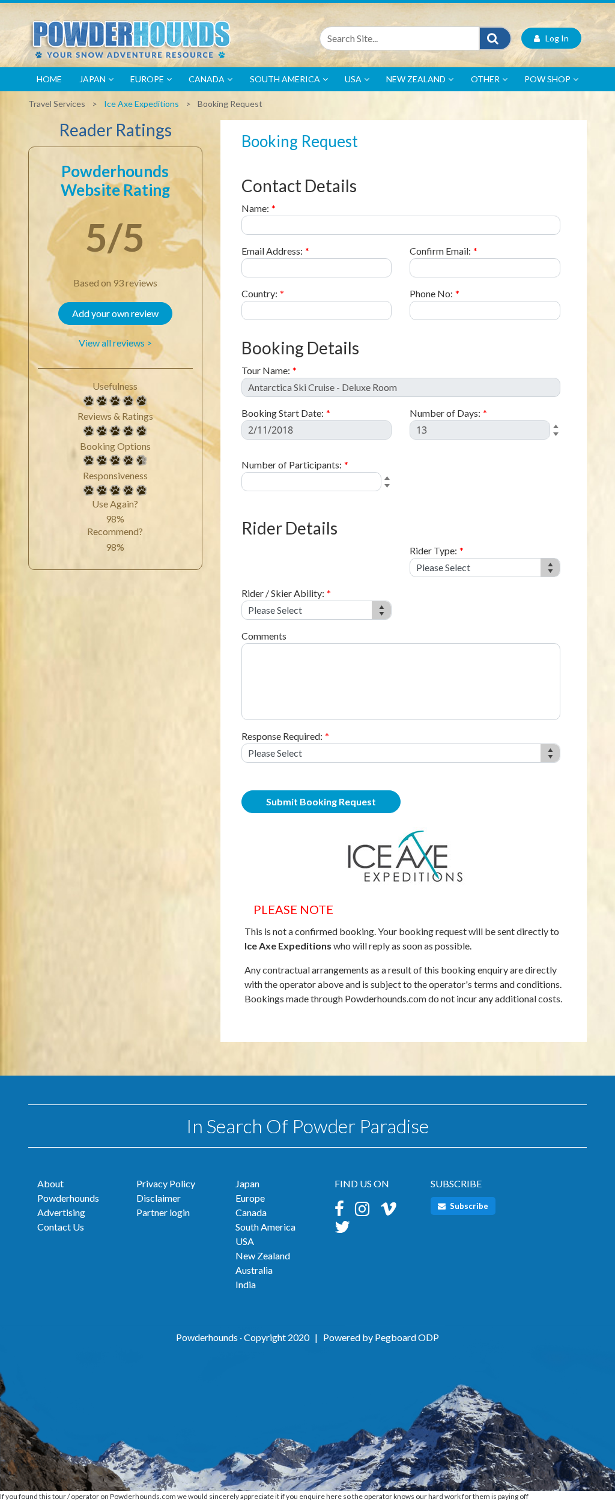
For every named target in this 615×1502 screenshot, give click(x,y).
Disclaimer (158, 1198)
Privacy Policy (165, 1183)
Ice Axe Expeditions (141, 103)
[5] (89, 401)
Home (49, 79)
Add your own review (115, 313)
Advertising (61, 1212)
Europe (147, 79)
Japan (92, 79)
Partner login (163, 1212)
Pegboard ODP (407, 1337)
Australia (254, 1270)
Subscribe (468, 1206)
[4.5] (89, 461)
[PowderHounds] (163, 38)
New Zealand (416, 79)
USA (353, 79)
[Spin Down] (557, 436)
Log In (554, 38)
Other (485, 79)
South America (285, 79)
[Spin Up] (557, 427)
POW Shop (547, 79)
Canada (207, 79)
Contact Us (60, 1226)
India (245, 1284)
